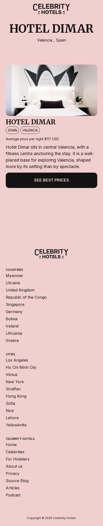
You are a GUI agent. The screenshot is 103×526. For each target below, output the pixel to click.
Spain (61, 40)
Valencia (45, 40)
